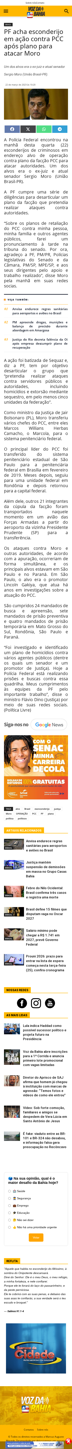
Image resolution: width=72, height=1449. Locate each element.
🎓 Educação (21, 1212)
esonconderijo (42, 808)
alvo (18, 808)
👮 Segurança (22, 1198)
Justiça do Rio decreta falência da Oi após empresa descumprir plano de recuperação (40, 343)
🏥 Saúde (19, 1191)
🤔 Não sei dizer (23, 1220)
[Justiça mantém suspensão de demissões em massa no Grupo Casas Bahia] (14, 865)
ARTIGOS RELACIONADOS (24, 830)
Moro (9, 813)
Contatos (29, 1429)
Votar (36, 1237)
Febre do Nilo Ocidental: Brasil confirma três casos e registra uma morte (46, 892)
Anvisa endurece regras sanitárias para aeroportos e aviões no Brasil (40, 311)
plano (51, 813)
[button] (66, 12)
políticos (22, 818)
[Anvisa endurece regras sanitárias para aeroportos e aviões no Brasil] (14, 844)
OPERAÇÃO (22, 813)
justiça (57, 808)
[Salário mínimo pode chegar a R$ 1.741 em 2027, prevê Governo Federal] (14, 934)
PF (42, 813)
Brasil (27, 808)
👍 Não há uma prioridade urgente (35, 1227)
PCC (34, 813)
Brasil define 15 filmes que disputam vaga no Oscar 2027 (46, 914)
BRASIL (8, 24)
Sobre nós (31, 2)
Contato (40, 2)
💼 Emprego (21, 1205)
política (9, 818)
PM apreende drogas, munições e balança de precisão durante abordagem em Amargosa (40, 326)
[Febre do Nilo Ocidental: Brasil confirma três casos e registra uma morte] (14, 891)
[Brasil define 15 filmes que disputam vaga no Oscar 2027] (14, 911)
